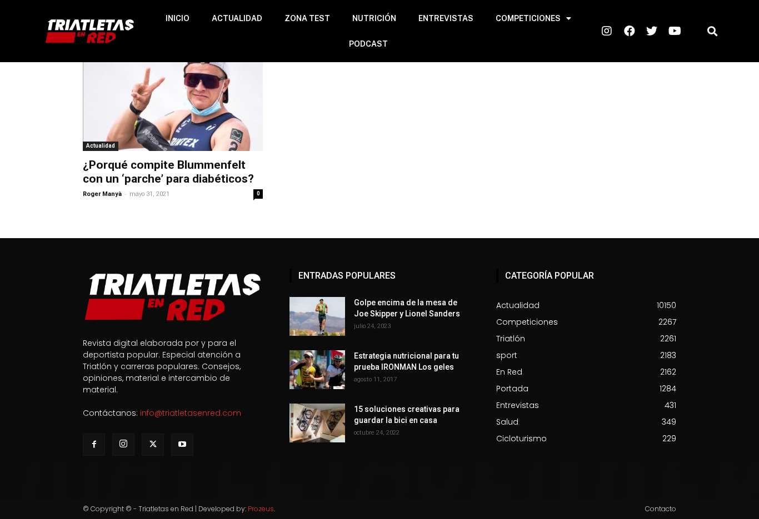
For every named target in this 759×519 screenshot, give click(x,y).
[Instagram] (123, 445)
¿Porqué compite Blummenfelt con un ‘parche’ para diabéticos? (168, 171)
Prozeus (261, 508)
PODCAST (368, 43)
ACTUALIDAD (237, 18)
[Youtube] (182, 445)
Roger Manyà (102, 194)
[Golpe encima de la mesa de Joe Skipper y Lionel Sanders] (317, 316)
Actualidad (100, 146)
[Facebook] (94, 445)
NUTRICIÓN (374, 18)
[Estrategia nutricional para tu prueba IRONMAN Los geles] (317, 369)
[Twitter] (153, 445)
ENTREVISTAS (445, 18)
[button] (712, 31)
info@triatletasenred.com (190, 413)
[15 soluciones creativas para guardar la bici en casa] (317, 423)
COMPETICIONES (528, 18)
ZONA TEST (307, 18)
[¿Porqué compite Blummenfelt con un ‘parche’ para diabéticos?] (173, 106)
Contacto (660, 508)
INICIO (177, 18)
